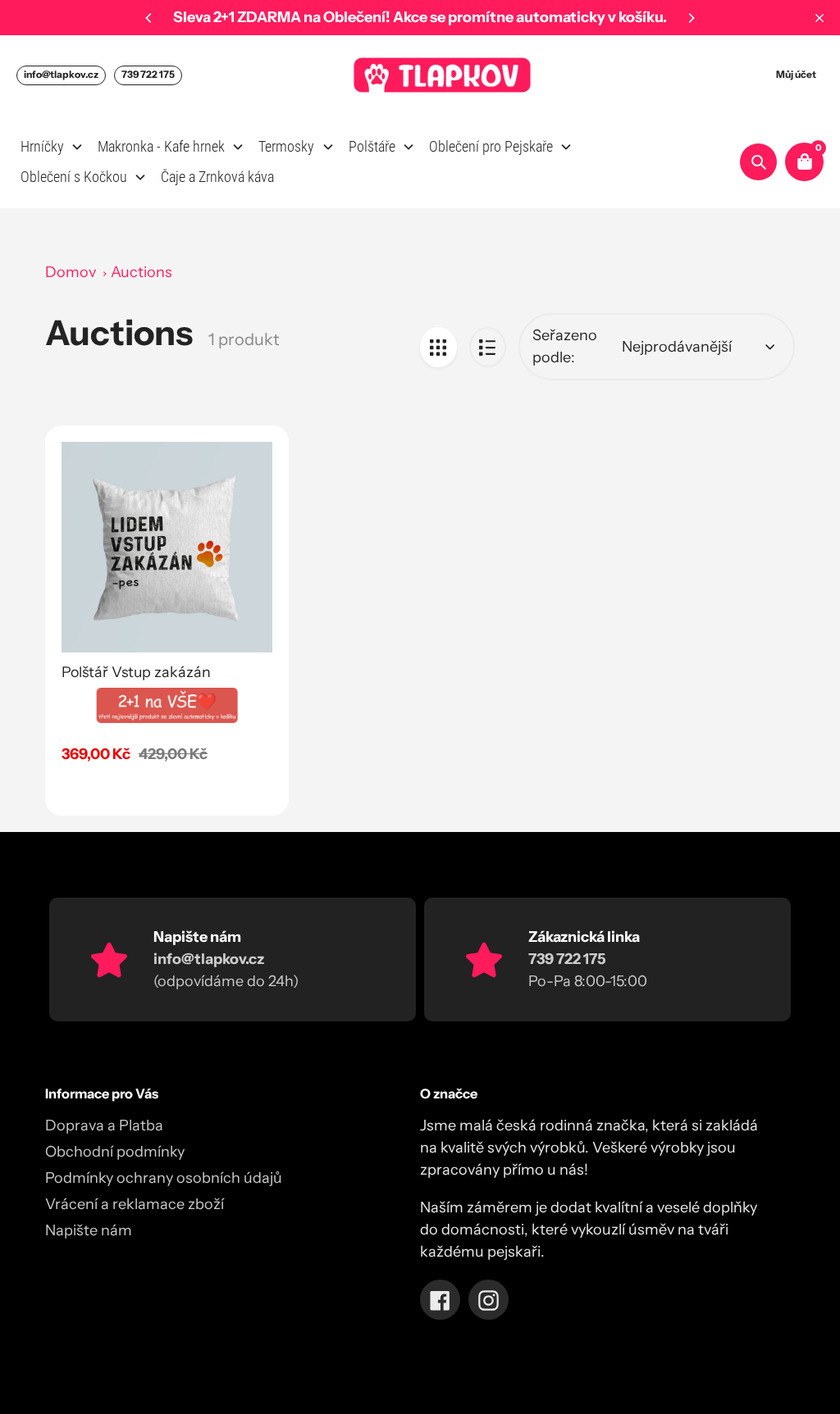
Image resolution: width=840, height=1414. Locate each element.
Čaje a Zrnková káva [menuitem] (217, 176)
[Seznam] (487, 347)
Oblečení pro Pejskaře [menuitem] (491, 146)
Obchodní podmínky (115, 1152)
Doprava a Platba (104, 1125)
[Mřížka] (438, 347)
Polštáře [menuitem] (372, 146)
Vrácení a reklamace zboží (134, 1204)
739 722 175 (148, 74)
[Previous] (149, 18)
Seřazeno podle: (564, 346)
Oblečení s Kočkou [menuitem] (74, 176)
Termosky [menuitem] (286, 146)
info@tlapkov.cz (61, 74)
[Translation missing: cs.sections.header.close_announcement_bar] (819, 18)
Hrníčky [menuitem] (42, 146)
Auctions (141, 272)
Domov (70, 272)
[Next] (690, 18)
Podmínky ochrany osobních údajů (163, 1178)
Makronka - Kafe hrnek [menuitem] (161, 146)
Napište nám (88, 1230)
